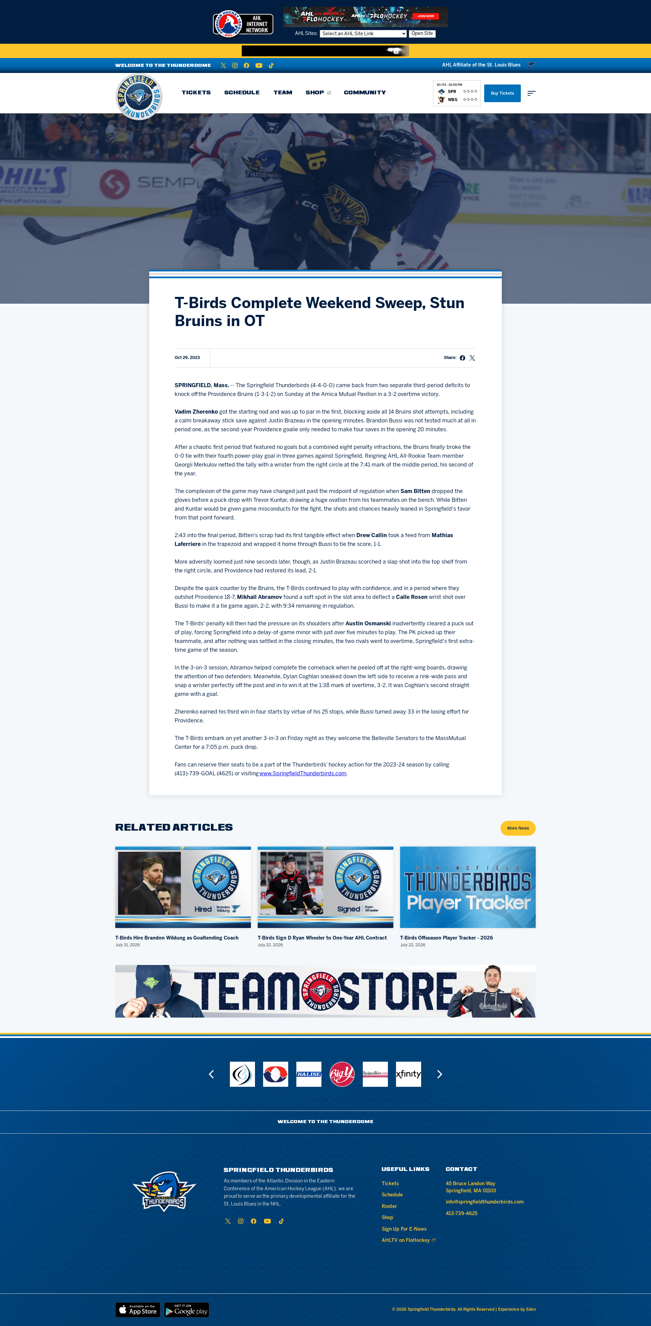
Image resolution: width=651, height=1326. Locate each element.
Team (282, 93)
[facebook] (246, 65)
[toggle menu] (532, 93)
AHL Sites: (307, 34)
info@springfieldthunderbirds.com (485, 1202)
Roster (389, 1207)
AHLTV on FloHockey (406, 1240)
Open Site (422, 34)
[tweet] (472, 358)
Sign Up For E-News (404, 1229)
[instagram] (235, 65)
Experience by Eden (517, 1309)
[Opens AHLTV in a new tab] (365, 16)
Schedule (242, 93)
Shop (315, 93)
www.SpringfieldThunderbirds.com (303, 773)
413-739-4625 (461, 1214)
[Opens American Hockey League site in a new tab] (243, 24)
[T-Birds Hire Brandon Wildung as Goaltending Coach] (183, 887)
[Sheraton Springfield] (408, 1074)
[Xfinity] (375, 1074)
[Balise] (275, 1074)
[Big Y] (308, 1074)
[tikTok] (271, 65)
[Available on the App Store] (138, 1310)
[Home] (139, 96)
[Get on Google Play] (187, 1310)
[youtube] (259, 65)
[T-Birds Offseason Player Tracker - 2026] (468, 887)
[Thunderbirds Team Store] (325, 991)
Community (365, 93)
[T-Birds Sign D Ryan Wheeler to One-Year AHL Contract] (325, 887)
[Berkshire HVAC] (242, 1074)
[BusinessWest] (342, 1074)
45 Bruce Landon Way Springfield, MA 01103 (471, 1187)
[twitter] (223, 65)
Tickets (196, 93)
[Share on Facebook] (462, 358)
